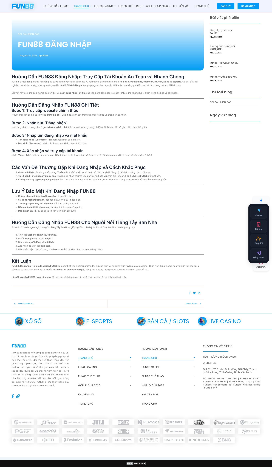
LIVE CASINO (224, 321)
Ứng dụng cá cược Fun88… (221, 32)
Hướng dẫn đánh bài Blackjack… (222, 47)
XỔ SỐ (33, 321)
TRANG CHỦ (81, 6)
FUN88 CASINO (103, 6)
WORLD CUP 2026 (157, 6)
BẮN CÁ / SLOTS (168, 321)
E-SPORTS (99, 321)
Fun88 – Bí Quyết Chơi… (224, 62)
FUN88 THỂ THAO (129, 6)
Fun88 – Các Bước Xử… (223, 76)
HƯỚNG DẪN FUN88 (55, 6)
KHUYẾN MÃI (181, 6)
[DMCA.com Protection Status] (136, 463)
